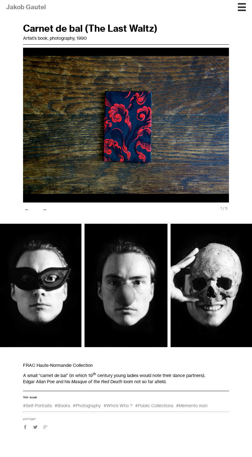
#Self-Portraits (37, 405)
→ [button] (44, 208)
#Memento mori (191, 405)
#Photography (87, 405)
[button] (242, 7)
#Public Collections (154, 405)
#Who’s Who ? (118, 405)
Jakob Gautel (26, 7)
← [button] (27, 208)
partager (29, 418)
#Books (62, 405)
